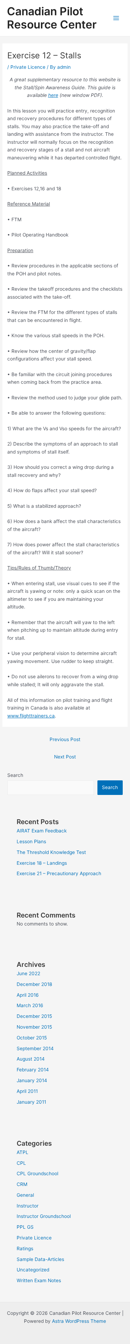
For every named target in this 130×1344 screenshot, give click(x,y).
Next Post (65, 757)
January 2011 (31, 1102)
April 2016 (28, 995)
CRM (22, 1184)
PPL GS (25, 1227)
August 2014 (31, 1059)
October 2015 (32, 1037)
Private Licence (27, 67)
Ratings (25, 1248)
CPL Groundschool (37, 1173)
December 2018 (34, 984)
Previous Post (65, 739)
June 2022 (28, 973)
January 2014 (32, 1080)
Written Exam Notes (39, 1280)
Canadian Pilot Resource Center (52, 18)
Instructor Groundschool (44, 1216)
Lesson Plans (31, 841)
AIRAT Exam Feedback (42, 830)
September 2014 (35, 1048)
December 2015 (34, 1016)
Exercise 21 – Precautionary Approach (59, 873)
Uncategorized (33, 1269)
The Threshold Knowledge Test (51, 852)
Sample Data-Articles (40, 1259)
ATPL (22, 1152)
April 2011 (27, 1091)
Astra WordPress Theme (79, 1321)
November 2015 (34, 1027)
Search (15, 775)
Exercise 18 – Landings (42, 863)
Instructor (27, 1206)
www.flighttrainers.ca (31, 716)
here (53, 95)
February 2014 (33, 1069)
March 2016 (30, 1005)
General (25, 1195)
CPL (21, 1163)
